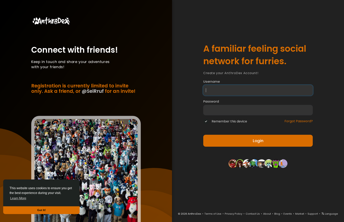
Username (211, 81)
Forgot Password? (298, 121)
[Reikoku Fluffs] (268, 163)
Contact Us (253, 214)
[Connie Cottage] (240, 163)
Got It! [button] (41, 210)
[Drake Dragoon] (254, 163)
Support (313, 214)
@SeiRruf (93, 91)
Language (331, 214)
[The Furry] (261, 163)
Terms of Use (212, 214)
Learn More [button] (18, 198)
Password (211, 101)
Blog (277, 214)
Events (287, 214)
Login (258, 140)
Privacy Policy (233, 214)
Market (299, 214)
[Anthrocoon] (283, 163)
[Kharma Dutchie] (276, 163)
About (267, 214)
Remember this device (229, 121)
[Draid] (233, 163)
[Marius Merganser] (247, 163)
